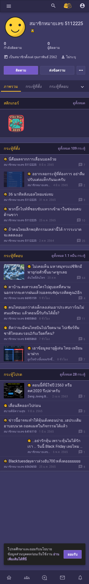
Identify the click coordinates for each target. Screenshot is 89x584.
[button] (8, 6)
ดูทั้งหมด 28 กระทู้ (72, 374)
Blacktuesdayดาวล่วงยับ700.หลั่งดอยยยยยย (44, 461)
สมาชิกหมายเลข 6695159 (20, 298)
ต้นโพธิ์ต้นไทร (36, 277)
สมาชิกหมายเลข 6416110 (20, 431)
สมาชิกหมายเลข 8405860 (20, 318)
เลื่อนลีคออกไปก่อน (25, 405)
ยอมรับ (73, 554)
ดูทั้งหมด (79, 103)
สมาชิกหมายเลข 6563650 (20, 466)
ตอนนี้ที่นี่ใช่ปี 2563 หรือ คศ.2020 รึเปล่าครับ (50, 388)
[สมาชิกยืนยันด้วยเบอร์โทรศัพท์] (32, 30)
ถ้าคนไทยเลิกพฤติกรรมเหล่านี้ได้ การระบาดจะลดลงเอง (42, 232)
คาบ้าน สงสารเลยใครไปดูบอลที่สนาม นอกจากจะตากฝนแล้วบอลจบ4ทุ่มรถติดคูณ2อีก (43, 290)
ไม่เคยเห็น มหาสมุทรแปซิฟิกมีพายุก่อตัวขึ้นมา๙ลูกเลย (55, 269)
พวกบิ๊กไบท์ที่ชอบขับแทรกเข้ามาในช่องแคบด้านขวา (42, 212)
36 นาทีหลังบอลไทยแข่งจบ (31, 194)
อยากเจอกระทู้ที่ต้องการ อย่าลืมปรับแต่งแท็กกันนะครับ (56, 177)
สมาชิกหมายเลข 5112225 (20, 164)
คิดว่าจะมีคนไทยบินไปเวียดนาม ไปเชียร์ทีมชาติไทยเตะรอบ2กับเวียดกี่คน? (42, 330)
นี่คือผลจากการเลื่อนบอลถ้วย (32, 159)
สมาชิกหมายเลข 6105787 (39, 452)
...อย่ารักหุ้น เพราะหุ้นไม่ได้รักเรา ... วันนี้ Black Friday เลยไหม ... (55, 443)
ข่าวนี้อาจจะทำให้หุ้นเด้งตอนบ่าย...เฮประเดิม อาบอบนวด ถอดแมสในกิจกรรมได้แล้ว (42, 423)
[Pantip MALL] (68, 6)
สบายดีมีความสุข (14, 411)
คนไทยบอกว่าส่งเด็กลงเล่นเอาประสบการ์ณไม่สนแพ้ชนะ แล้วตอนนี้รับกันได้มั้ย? (44, 310)
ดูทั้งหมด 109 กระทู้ (71, 148)
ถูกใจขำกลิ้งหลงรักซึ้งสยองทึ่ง (41, 359)
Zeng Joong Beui (39, 396)
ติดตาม (21, 70)
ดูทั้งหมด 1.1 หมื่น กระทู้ (68, 255)
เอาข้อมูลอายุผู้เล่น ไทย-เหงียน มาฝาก (55, 351)
